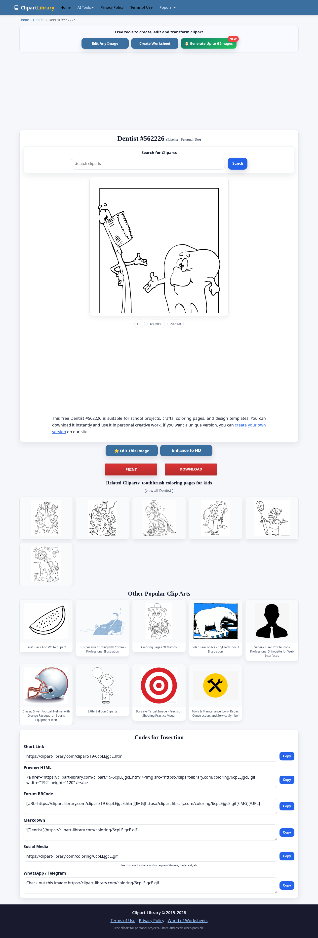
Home (65, 7)
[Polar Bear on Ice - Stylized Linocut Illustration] (215, 621)
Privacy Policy (112, 7)
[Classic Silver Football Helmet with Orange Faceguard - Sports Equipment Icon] (46, 685)
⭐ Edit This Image (131, 450)
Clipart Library (146, 912)
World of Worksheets (188, 920)
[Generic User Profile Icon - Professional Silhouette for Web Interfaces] (271, 621)
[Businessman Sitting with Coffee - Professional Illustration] (102, 621)
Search (237, 163)
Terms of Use (141, 7)
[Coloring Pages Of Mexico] (159, 621)
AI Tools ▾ (86, 7)
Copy (287, 756)
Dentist (39, 19)
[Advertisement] (159, 91)
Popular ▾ (167, 7)
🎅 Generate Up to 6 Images (211, 42)
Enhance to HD (186, 450)
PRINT (131, 469)
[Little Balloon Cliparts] (102, 685)
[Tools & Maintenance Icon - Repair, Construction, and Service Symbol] (215, 685)
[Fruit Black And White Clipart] (46, 621)
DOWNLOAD (191, 469)
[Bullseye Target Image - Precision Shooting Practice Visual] (159, 685)
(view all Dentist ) (159, 490)
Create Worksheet (154, 43)
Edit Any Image (105, 43)
